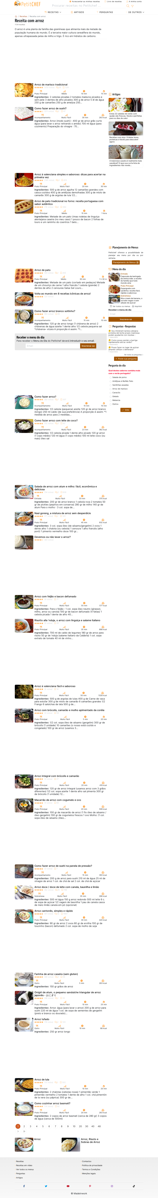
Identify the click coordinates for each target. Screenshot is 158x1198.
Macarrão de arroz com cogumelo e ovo (57, 800)
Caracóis (116, 392)
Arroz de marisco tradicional (50, 84)
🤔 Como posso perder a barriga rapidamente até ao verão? (122, 341)
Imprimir (138, 306)
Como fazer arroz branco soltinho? (54, 311)
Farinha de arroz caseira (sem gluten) (56, 974)
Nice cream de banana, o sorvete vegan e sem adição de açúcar (131, 300)
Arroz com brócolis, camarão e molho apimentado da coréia (69, 710)
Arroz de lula (41, 1079)
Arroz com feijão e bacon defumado (55, 596)
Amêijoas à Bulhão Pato (122, 381)
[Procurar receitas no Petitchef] (128, 5)
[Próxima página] (17, 1131)
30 (86, 1126)
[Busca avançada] (132, 6)
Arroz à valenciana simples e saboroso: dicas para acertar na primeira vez (69, 176)
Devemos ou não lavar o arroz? (52, 537)
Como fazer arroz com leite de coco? (56, 420)
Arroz (37, 1139)
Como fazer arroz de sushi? (50, 108)
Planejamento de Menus (124, 262)
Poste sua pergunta (127, 358)
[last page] (24, 1131)
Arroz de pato (42, 270)
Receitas (53, 12)
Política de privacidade (92, 1165)
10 (74, 1126)
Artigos (78, 12)
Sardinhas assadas (120, 385)
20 (80, 1126)
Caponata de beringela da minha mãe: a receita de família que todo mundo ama (131, 279)
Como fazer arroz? (45, 396)
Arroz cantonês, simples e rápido (53, 910)
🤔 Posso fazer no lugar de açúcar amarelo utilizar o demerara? (123, 348)
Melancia (116, 400)
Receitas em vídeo (24, 1165)
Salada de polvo (119, 377)
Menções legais (89, 1173)
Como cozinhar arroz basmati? (52, 1103)
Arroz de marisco (120, 389)
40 (92, 1126)
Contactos (86, 1161)
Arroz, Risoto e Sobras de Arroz (90, 1140)
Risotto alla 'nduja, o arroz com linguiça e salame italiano (67, 620)
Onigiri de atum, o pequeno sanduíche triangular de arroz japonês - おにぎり (67, 994)
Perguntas (106, 12)
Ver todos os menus (121, 306)
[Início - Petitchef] (16, 16)
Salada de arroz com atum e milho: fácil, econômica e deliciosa (65, 488)
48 (99, 1126)
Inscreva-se (88, 346)
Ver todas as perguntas (133, 355)
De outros (135, 12)
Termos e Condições (91, 1169)
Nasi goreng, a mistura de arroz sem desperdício (62, 513)
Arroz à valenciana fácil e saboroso (54, 686)
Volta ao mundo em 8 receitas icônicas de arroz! (62, 293)
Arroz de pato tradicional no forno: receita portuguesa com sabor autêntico (68, 202)
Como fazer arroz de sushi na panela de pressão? (63, 865)
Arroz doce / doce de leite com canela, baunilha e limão (66, 887)
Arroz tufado (41, 1019)
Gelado (115, 396)
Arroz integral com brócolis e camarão (56, 776)
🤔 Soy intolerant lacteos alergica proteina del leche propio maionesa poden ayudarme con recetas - (123, 333)
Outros (115, 404)
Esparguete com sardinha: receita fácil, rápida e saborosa (130, 290)
